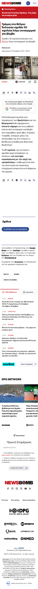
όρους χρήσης (6, 455)
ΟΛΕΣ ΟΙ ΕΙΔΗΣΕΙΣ (27, 364)
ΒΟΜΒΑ (16, 274)
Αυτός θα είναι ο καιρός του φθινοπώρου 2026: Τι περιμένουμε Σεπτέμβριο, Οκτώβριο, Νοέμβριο (18, 304)
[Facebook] (8, 489)
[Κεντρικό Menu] (34, 3)
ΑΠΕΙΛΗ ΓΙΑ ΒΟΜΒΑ (10, 280)
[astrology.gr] (27, 531)
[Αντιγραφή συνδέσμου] (29, 81)
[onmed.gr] (27, 539)
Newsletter (18, 262)
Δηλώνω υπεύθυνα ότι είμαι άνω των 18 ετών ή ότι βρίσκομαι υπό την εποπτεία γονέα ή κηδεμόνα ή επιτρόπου (18, 460)
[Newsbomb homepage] (11, 3)
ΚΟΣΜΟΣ (4, 82)
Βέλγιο (5, 41)
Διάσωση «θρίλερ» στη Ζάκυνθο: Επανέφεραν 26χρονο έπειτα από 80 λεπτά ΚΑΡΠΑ (19, 340)
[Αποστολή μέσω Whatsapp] (25, 93)
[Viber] (12, 489)
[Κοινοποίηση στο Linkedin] (30, 93)
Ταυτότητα (4, 500)
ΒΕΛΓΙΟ (6, 274)
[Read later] (35, 81)
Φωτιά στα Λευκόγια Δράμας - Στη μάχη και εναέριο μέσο (19, 14)
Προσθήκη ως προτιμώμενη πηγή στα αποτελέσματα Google (21, 109)
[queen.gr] (10, 531)
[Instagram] (17, 489)
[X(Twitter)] (21, 489)
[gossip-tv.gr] (10, 524)
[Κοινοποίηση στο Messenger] (17, 93)
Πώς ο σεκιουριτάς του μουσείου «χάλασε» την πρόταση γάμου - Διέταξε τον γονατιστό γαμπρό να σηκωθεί (19, 353)
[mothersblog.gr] (10, 539)
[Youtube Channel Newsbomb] (26, 489)
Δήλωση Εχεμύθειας (29, 500)
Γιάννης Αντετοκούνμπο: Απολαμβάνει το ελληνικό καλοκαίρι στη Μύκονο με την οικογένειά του (18, 317)
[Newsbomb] (19, 483)
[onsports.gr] (27, 524)
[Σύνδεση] (28, 3)
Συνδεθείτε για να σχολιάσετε (15, 229)
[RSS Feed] (30, 489)
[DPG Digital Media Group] (19, 511)
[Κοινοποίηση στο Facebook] (8, 93)
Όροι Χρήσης (15, 500)
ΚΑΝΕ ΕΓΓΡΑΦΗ (17, 468)
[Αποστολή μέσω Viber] (21, 93)
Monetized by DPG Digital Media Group (19, 550)
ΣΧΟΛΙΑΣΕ (21, 82)
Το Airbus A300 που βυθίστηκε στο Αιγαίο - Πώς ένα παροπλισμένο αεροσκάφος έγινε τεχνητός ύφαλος (12, 411)
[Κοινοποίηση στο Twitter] (12, 93)
